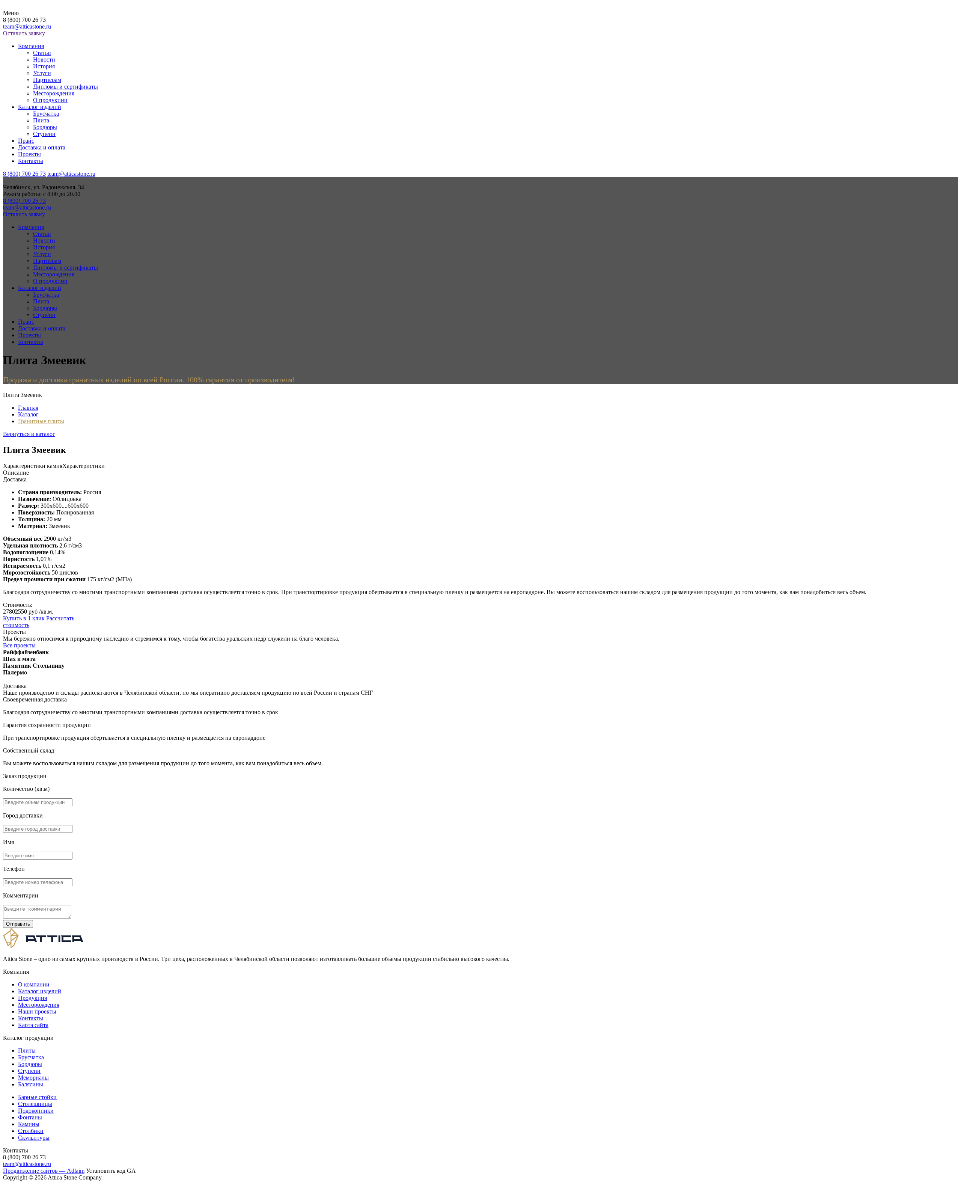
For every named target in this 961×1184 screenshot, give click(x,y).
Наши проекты (37, 1011)
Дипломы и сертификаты (65, 86)
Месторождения (53, 93)
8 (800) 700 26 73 (24, 173)
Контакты (30, 161)
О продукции (50, 100)
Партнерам (47, 80)
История (44, 66)
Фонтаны (30, 1117)
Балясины (30, 1084)
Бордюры (45, 127)
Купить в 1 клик (24, 618)
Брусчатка (46, 113)
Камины (28, 1124)
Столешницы (35, 1104)
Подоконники (36, 1110)
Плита (41, 120)
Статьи (42, 53)
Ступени (44, 134)
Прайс (26, 140)
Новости (44, 59)
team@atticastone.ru (27, 26)
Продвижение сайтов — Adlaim (43, 1170)
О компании (34, 984)
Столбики (31, 1131)
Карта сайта (33, 1025)
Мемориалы (33, 1077)
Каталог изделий (39, 107)
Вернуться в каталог (29, 434)
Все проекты (19, 645)
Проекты (29, 154)
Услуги (42, 73)
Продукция (32, 998)
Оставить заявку (24, 33)
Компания (31, 46)
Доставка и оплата (41, 147)
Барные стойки (37, 1097)
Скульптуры (34, 1137)
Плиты (27, 1050)
